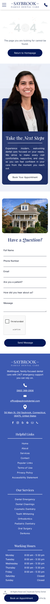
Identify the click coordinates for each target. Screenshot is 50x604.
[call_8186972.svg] (46, 6)
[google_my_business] (27, 423)
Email (6, 271)
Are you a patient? (12, 282)
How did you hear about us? (18, 292)
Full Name (8, 250)
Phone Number (11, 260)
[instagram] (17, 423)
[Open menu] (4, 5)
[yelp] (22, 423)
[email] (32, 423)
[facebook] (13, 423)
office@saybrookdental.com (25, 400)
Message (8, 303)
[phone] (37, 423)
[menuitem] (25, 444)
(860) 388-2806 (25, 390)
